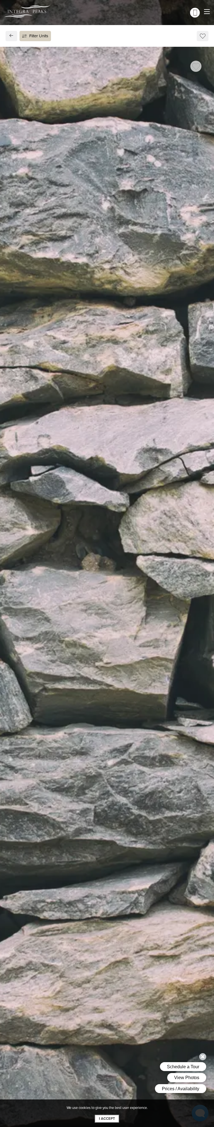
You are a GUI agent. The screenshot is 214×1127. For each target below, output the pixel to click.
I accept (107, 1118)
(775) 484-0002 (31, 487)
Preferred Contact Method (136, 484)
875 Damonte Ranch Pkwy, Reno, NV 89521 (56, 475)
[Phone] (195, 13)
